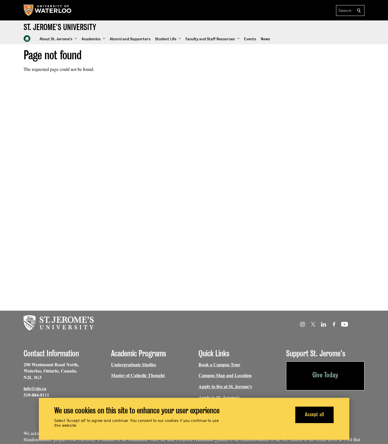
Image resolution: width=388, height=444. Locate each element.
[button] (58, 39)
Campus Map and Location (225, 375)
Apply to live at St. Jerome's (225, 386)
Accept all (314, 415)
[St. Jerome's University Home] (27, 38)
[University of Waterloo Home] (48, 10)
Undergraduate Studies (133, 364)
